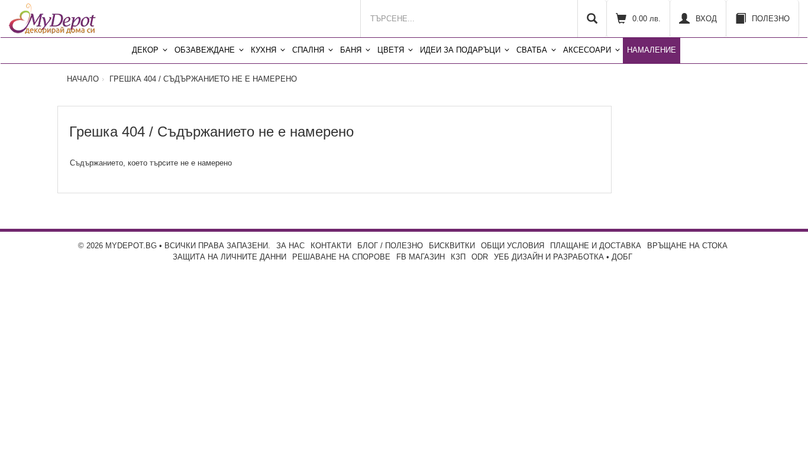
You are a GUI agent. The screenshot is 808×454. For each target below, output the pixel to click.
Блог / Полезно (390, 245)
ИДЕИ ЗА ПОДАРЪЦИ (460, 50)
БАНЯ (350, 50)
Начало (83, 78)
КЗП (458, 256)
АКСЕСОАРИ (587, 50)
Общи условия (512, 245)
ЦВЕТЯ (390, 50)
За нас (290, 245)
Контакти (331, 245)
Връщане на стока (687, 245)
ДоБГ (622, 256)
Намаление (651, 50)
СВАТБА (531, 50)
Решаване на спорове (341, 256)
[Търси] (592, 18)
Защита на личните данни (229, 256)
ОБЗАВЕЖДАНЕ (204, 50)
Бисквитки (452, 245)
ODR (479, 256)
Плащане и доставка (595, 245)
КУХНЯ (263, 50)
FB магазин (420, 256)
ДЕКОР (145, 50)
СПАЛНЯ (308, 50)
